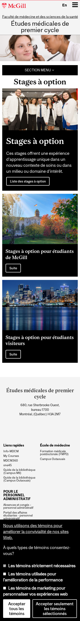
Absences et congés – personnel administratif (18, 506)
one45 (7, 465)
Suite (13, 268)
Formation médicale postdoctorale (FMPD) (54, 453)
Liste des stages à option (28, 181)
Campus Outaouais (52, 459)
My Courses (11, 456)
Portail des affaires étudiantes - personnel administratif (18, 515)
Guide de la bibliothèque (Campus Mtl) (19, 471)
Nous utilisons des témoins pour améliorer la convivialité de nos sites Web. (36, 531)
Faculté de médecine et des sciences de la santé (40, 17)
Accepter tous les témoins (16, 608)
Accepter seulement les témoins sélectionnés (55, 608)
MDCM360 (10, 460)
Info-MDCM (11, 451)
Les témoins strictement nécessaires (42, 565)
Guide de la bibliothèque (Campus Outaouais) (19, 479)
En (64, 5)
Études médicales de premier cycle (40, 26)
